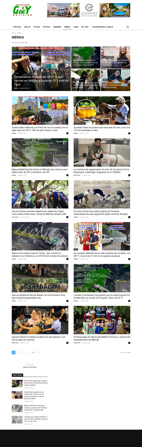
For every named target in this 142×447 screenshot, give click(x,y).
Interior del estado (79, 123)
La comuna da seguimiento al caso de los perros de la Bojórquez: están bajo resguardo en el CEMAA (101, 170)
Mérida (106, 79)
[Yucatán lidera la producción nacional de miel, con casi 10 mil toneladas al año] (102, 110)
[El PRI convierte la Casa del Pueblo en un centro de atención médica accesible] (115, 80)
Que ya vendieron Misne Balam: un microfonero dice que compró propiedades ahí (38, 296)
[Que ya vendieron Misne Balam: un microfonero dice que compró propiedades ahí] (40, 278)
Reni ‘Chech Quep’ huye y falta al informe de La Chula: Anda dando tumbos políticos (36, 383)
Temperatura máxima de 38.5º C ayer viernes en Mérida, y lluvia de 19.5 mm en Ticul (36, 419)
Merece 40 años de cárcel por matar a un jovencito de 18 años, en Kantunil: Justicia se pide (35, 408)
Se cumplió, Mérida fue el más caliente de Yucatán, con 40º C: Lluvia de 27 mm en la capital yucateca (102, 254)
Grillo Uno (77, 175)
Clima (16, 73)
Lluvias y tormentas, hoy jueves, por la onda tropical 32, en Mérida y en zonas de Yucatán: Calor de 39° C (102, 296)
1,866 (33, 352)
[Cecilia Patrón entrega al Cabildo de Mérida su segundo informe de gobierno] (115, 58)
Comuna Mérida (108, 57)
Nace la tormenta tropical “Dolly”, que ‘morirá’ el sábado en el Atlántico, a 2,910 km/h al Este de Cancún (40, 254)
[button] (127, 27)
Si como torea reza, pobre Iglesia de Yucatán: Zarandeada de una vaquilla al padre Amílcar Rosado (101, 212)
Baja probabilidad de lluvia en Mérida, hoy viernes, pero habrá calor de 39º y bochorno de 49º (40, 170)
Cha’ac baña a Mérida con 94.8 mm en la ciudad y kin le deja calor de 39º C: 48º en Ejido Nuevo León (40, 129)
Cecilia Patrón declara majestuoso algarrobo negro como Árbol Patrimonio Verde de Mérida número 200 (39, 212)
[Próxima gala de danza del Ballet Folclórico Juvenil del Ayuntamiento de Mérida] (102, 320)
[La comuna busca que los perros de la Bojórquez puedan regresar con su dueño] (86, 80)
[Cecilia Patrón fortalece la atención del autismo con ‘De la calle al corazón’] (40, 320)
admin (14, 133)
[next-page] (39, 352)
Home (14, 33)
